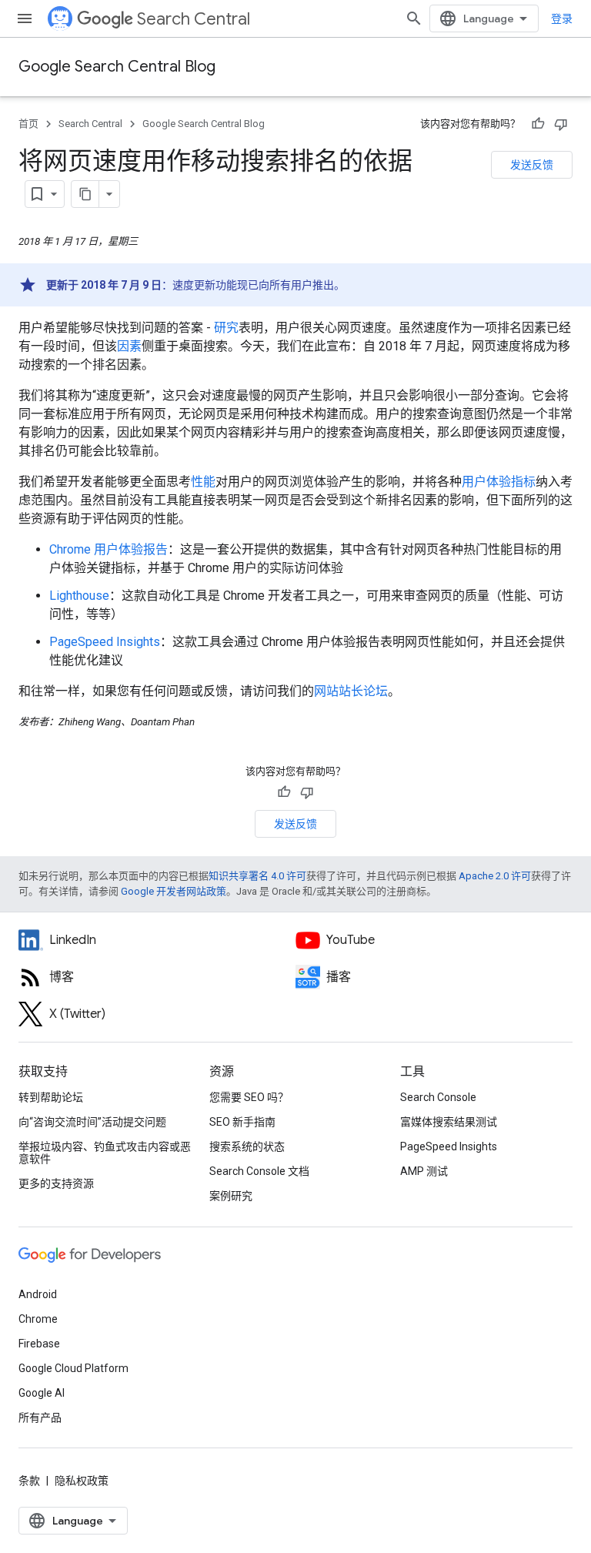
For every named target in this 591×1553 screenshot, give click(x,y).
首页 (28, 123)
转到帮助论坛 (50, 1097)
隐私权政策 (82, 1480)
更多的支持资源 (56, 1183)
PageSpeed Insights (104, 641)
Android (37, 1294)
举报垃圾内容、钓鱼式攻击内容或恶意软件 (104, 1152)
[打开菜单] (24, 18)
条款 (29, 1480)
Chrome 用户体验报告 (108, 549)
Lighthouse (79, 595)
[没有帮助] (561, 124)
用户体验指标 (499, 481)
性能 (203, 481)
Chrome (38, 1319)
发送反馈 (531, 165)
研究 (226, 327)
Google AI (41, 1393)
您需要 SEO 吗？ (249, 1097)
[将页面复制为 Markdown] (85, 194)
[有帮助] (537, 124)
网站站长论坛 (351, 691)
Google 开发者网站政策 (173, 891)
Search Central (193, 18)
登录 (562, 18)
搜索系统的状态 (247, 1146)
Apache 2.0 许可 (495, 876)
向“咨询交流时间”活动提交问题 (92, 1122)
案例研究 (230, 1196)
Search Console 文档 (259, 1171)
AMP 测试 (424, 1171)
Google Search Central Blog (116, 66)
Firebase (39, 1343)
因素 (129, 346)
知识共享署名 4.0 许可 (257, 876)
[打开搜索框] (414, 18)
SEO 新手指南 (242, 1122)
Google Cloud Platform (73, 1368)
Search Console (438, 1097)
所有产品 (40, 1417)
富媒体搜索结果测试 (448, 1122)
